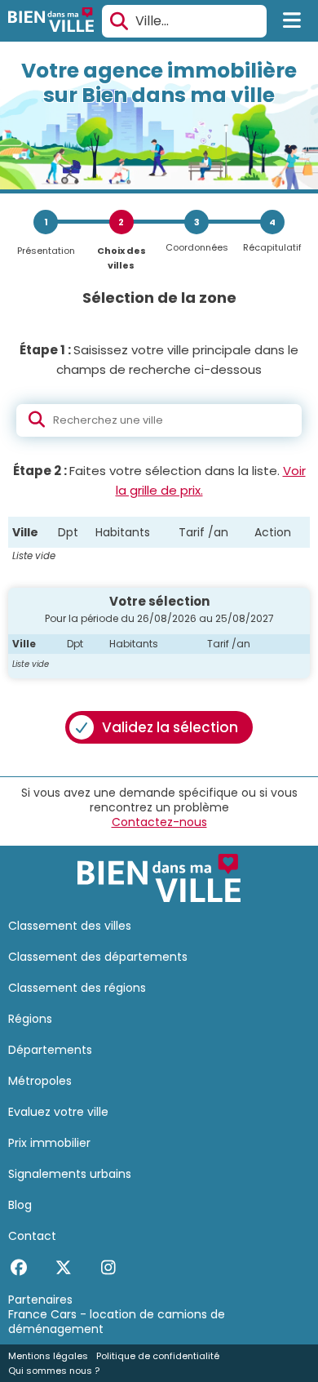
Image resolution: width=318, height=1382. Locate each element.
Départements (50, 1050)
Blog (20, 1205)
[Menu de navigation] (292, 21)
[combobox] (184, 21)
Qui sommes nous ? (53, 1370)
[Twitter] (63, 1268)
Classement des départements (98, 957)
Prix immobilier (49, 1143)
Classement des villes (69, 926)
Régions (30, 1019)
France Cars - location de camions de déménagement (116, 1321)
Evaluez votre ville (58, 1112)
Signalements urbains (69, 1174)
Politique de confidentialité (157, 1355)
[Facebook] (18, 1268)
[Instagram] (108, 1268)
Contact (32, 1236)
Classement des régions (77, 988)
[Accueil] (51, 21)
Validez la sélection (170, 727)
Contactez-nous (159, 822)
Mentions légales (48, 1355)
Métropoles (40, 1081)
